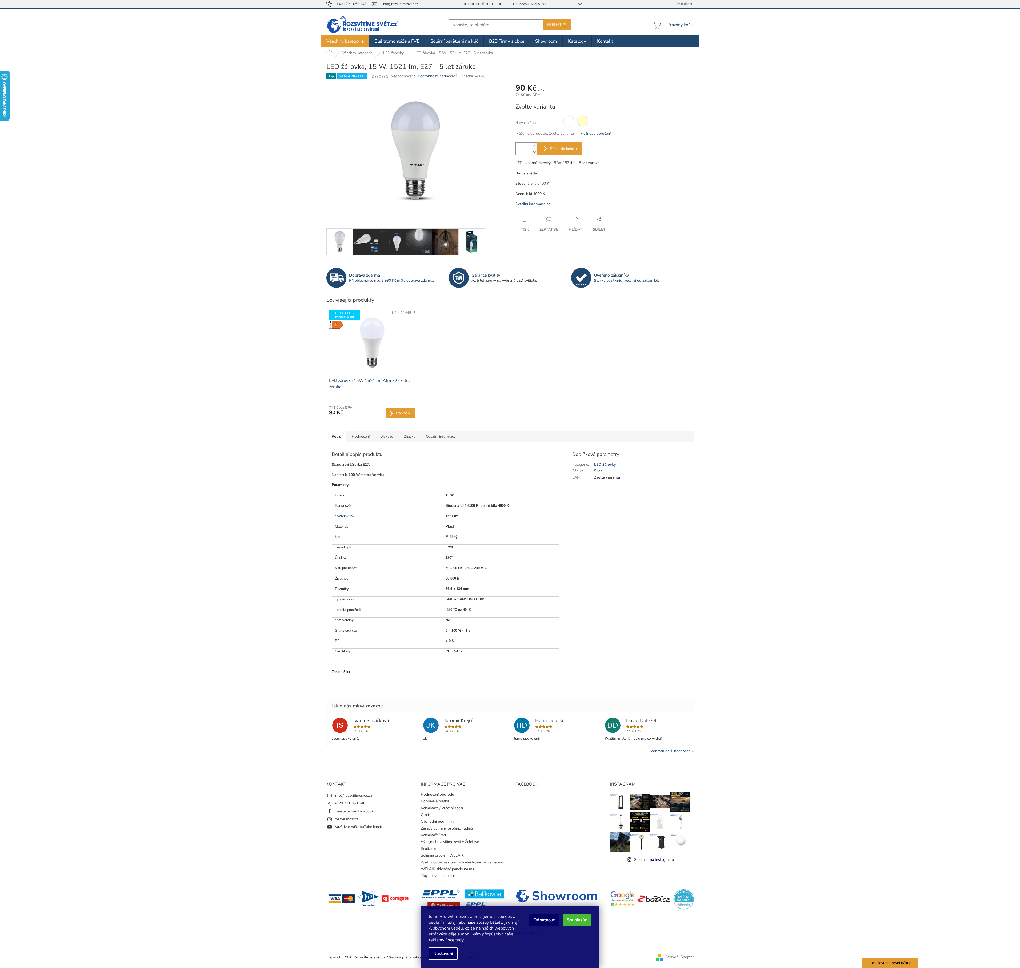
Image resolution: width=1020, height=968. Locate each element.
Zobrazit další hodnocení (671, 751)
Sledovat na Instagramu (654, 859)
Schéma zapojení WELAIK (442, 855)
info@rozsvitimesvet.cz (353, 795)
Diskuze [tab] (386, 436)
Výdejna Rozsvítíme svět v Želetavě (450, 841)
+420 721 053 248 (349, 803)
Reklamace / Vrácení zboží (442, 808)
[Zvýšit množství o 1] (534, 146)
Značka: (473, 76)
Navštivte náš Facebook (354, 811)
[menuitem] (345, 41)
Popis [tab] (336, 436)
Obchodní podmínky (437, 821)
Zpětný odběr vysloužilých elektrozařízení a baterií (462, 862)
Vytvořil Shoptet (680, 956)
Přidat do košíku (563, 148)
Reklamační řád (433, 835)
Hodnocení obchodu (482, 4)
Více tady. (455, 940)
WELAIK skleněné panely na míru (449, 868)
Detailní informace (530, 203)
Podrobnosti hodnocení (437, 76)
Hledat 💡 (557, 24)
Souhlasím (577, 920)
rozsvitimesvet (346, 819)
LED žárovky (605, 464)
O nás (426, 814)
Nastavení (443, 954)
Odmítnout (544, 920)
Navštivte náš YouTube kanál (358, 826)
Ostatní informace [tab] (440, 436)
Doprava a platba (530, 4)
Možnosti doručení (595, 133)
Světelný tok (344, 516)
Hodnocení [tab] (361, 436)
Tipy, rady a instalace (438, 875)
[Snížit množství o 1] (534, 152)
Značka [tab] (409, 436)
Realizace (428, 848)
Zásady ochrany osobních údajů (447, 828)
